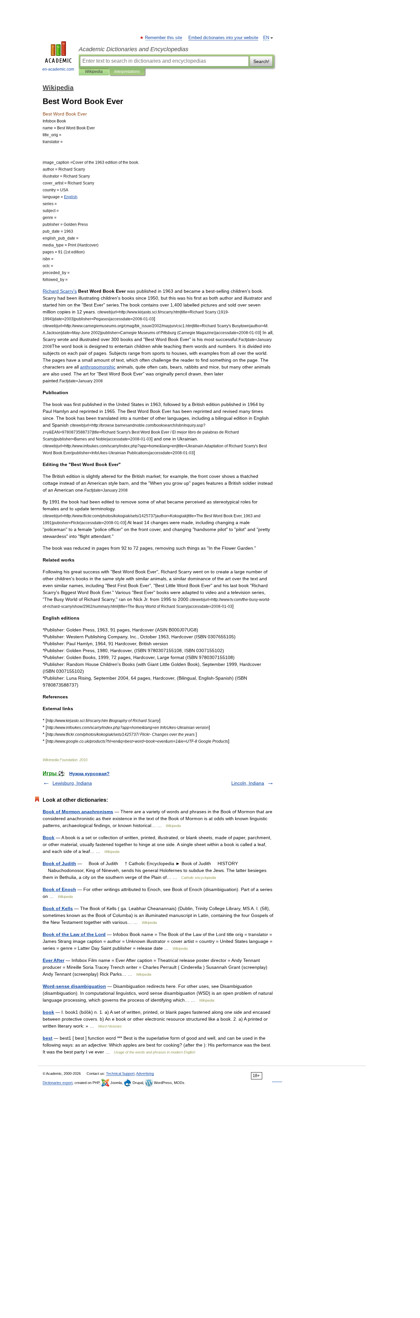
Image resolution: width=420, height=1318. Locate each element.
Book (48, 837)
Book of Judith (59, 863)
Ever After (53, 960)
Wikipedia (94, 71)
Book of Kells (58, 908)
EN (266, 37)
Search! (261, 61)
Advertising (145, 1073)
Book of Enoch (59, 889)
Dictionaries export (58, 1083)
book (48, 1012)
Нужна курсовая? (89, 773)
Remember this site (164, 37)
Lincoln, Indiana (247, 783)
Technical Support (120, 1073)
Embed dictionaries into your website (223, 37)
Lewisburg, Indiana (72, 783)
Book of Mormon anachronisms (78, 811)
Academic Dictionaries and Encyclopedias (133, 49)
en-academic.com (58, 69)
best (47, 1038)
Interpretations (127, 71)
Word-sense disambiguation (74, 986)
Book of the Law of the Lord (74, 934)
